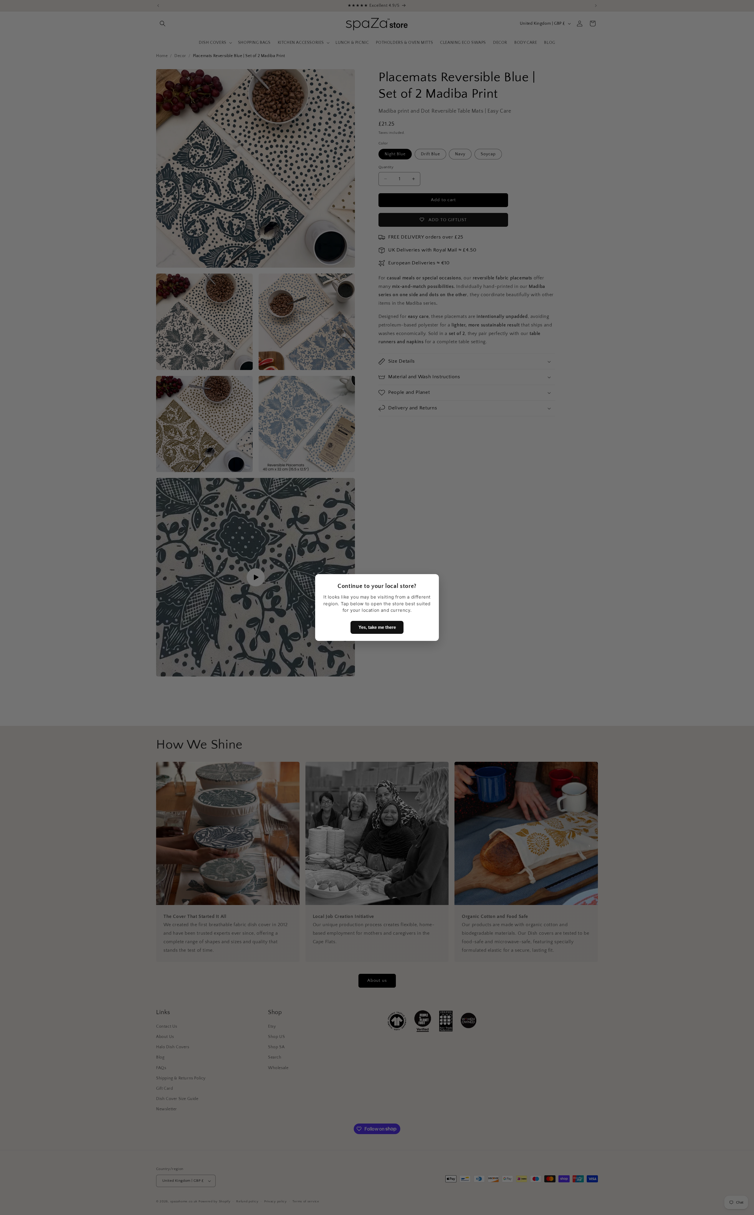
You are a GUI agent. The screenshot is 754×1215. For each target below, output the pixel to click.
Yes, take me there (377, 627)
